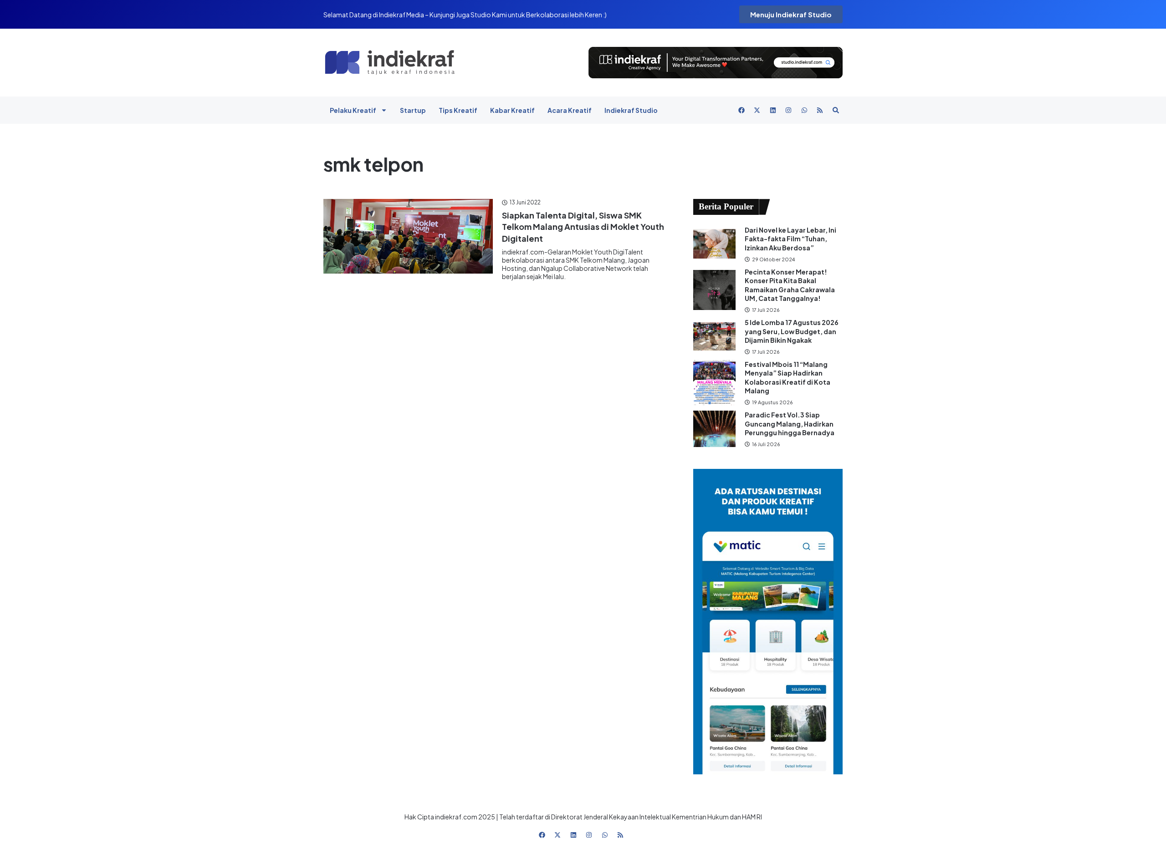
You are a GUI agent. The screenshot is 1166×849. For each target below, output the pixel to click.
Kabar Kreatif (512, 110)
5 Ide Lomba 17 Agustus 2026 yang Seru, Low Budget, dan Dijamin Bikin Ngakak (792, 331)
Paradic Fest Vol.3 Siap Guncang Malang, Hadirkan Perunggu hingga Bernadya (790, 424)
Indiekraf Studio (631, 110)
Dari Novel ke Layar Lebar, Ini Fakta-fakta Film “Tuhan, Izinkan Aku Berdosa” (790, 239)
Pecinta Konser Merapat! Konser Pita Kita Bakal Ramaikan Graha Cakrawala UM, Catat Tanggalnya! (790, 285)
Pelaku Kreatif (353, 110)
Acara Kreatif (569, 110)
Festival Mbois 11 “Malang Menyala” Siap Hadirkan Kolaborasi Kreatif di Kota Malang (787, 377)
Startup (413, 110)
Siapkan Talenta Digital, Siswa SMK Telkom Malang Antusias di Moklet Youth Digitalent (583, 226)
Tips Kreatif (458, 110)
